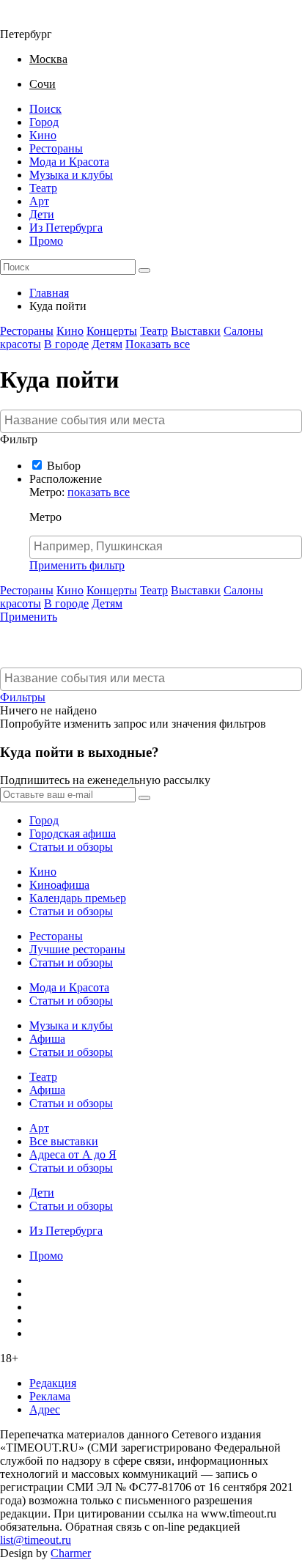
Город (44, 122)
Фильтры (22, 697)
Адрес (44, 1409)
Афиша (47, 1038)
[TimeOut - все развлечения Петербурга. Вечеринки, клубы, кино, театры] (32, 21)
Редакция (52, 1383)
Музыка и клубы (71, 175)
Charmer (71, 1553)
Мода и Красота (69, 161)
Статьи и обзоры (71, 846)
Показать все (157, 344)
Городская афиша (72, 833)
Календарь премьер (77, 898)
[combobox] (151, 421)
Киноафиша (59, 885)
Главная (49, 293)
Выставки (196, 331)
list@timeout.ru (35, 1540)
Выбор (64, 465)
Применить (28, 616)
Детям (107, 344)
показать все (98, 492)
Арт (39, 201)
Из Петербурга (66, 227)
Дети (41, 214)
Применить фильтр (77, 565)
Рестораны (56, 148)
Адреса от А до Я (73, 1154)
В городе (66, 344)
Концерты (111, 331)
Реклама (49, 1396)
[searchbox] (152, 420)
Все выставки (63, 1141)
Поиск (45, 109)
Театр (43, 188)
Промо (46, 240)
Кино (42, 135)
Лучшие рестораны (77, 949)
